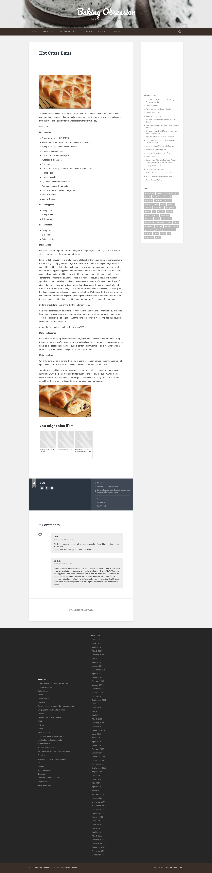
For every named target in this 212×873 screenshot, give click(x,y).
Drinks (40, 721)
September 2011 (99, 700)
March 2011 (97, 719)
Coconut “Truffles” (152, 106)
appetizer (160, 193)
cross (110, 490)
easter (123, 490)
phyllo (176, 226)
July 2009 (96, 775)
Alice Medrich (149, 193)
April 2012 (96, 673)
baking (99, 490)
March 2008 (97, 836)
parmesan (168, 226)
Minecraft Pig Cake (153, 157)
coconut (148, 204)
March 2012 (97, 677)
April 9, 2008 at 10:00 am (63, 563)
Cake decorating (67, 32)
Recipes (47, 32)
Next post (101, 502)
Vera (56, 536)
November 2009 (99, 760)
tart (169, 233)
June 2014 (96, 643)
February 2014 (98, 655)
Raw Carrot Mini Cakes (154, 116)
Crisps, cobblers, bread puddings (51, 710)
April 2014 (96, 647)
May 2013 (96, 658)
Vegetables (42, 781)
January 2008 (98, 843)
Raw (40, 763)
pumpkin (165, 230)
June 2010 (96, 734)
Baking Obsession (106, 12)
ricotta (163, 233)
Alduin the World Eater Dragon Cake (159, 176)
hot (128, 490)
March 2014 (97, 651)
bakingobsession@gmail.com (52, 488)
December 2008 (98, 802)
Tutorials (87, 32)
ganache (155, 215)
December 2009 (98, 756)
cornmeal (148, 208)
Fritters (41, 725)
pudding (156, 230)
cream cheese (158, 208)
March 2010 (97, 745)
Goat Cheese (165, 215)
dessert (117, 490)
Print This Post (103, 506)
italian (169, 222)
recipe (99, 492)
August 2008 (97, 817)
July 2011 (96, 704)
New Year (159, 226)
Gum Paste (148, 219)
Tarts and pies (44, 770)
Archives (103, 32)
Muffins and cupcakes (47, 747)
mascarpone (149, 226)
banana (175, 193)
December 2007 (98, 847)
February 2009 (98, 794)
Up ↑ (181, 868)
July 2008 (96, 821)
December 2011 (98, 689)
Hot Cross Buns (55, 53)
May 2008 (96, 828)
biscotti (147, 197)
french (147, 215)
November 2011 (99, 692)
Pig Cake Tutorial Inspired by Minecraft (160, 137)
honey (157, 219)
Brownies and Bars (45, 687)
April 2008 (96, 832)
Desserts (100, 486)
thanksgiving (149, 237)
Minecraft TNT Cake (153, 113)
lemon (176, 222)
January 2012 (98, 685)
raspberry (148, 233)
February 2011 (98, 723)
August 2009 (97, 772)
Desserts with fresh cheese (49, 717)
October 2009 (98, 764)
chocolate (158, 200)
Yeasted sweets (111, 486)
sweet (110, 492)
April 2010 (96, 741)
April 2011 (96, 715)
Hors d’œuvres (166, 219)
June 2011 (96, 707)
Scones (41, 766)
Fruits (40, 729)
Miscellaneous (44, 744)
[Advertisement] (79, 463)
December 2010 (98, 730)
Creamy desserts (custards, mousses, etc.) (56, 706)
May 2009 (96, 783)
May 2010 (96, 738)
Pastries (41, 755)
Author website (47, 488)
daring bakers (170, 208)
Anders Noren (170, 868)
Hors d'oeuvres (44, 732)
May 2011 (96, 711)
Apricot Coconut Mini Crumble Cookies (160, 146)
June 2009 (96, 779)
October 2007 (98, 855)
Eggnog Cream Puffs (153, 166)
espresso (161, 211)
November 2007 (99, 851)
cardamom (148, 200)
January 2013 (98, 666)
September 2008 (99, 813)
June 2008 (96, 824)
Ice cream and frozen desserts (155, 222)
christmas (168, 200)
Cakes (40, 695)
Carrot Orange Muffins (154, 180)
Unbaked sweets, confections (50, 778)
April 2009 (96, 787)
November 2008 (99, 806)
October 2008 (98, 809)
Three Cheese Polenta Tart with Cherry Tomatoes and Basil (160, 101)
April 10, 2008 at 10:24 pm (63, 539)
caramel (168, 197)
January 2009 (98, 798)
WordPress (71, 868)
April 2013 (96, 662)
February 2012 (98, 681)
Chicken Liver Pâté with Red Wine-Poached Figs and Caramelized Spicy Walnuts (161, 161)
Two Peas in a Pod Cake (155, 169)
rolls (105, 492)
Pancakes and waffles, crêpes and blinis (54, 751)
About (117, 32)
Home (34, 32)
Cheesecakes (43, 698)
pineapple (148, 230)
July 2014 (96, 639)
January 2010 (98, 753)
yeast (115, 492)
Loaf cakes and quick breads (50, 740)
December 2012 (98, 670)
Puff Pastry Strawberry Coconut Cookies (161, 173)
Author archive (42, 488)
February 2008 (98, 840)
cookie (163, 204)
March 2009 (97, 791)
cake (161, 197)
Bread (155, 197)
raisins (173, 230)
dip (154, 211)
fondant (169, 211)
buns (105, 490)
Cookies (170, 204)
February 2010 (98, 749)
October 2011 (98, 696)
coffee (156, 204)
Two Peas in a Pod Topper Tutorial (158, 109)
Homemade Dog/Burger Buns (156, 150)
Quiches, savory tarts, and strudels (52, 759)
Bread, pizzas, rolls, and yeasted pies (53, 683)
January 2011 (98, 726)
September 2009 (99, 768)
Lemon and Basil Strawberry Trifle (158, 153)
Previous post (102, 499)
